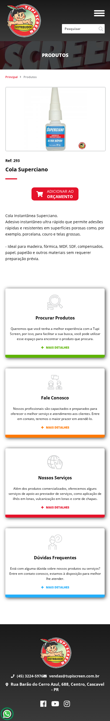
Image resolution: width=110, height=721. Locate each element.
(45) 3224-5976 (29, 675)
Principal (11, 77)
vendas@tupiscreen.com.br (73, 675)
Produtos (30, 77)
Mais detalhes (57, 347)
